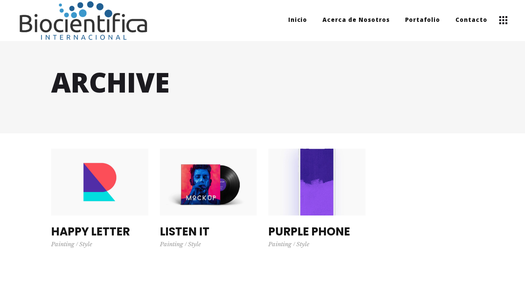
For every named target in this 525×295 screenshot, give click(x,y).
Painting (62, 244)
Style (85, 244)
